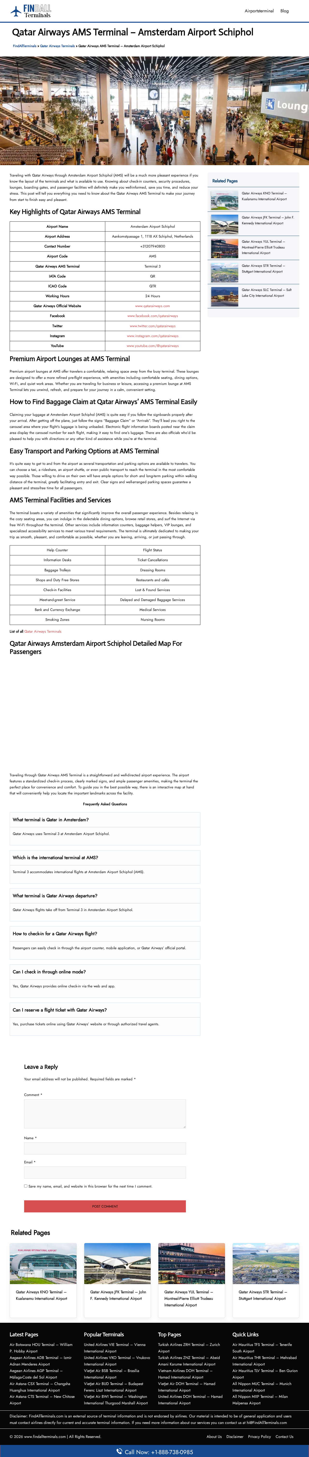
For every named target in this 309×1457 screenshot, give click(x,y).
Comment (33, 1094)
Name (30, 1138)
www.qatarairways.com (152, 306)
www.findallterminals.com (45, 1436)
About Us (214, 1436)
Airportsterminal (259, 11)
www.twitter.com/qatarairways (153, 326)
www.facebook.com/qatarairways (152, 315)
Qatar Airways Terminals (57, 45)
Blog (285, 11)
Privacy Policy (259, 1436)
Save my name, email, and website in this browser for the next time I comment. (90, 1186)
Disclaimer (234, 1436)
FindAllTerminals (24, 45)
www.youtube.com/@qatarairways (153, 345)
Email (30, 1162)
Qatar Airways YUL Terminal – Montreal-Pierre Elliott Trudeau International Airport (263, 247)
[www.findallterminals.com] (31, 10)
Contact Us (284, 1436)
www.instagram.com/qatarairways (152, 336)
